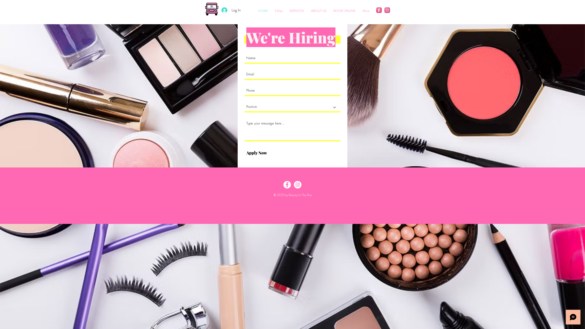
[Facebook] (379, 10)
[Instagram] (387, 10)
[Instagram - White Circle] (297, 184)
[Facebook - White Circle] (287, 184)
